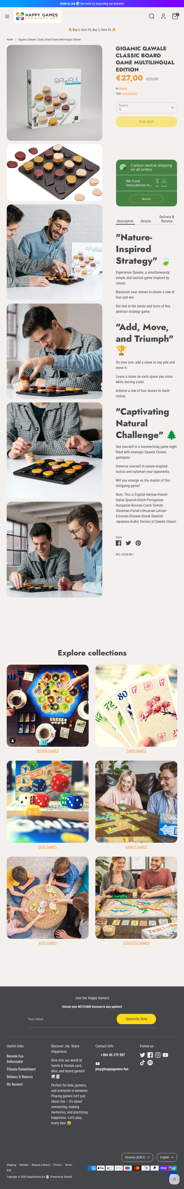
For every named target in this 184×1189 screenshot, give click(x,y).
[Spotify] (146, 639)
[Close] (160, 537)
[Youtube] (131, 639)
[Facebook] (116, 639)
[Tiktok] (139, 639)
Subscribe (129, 625)
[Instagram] (124, 639)
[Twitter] (108, 639)
